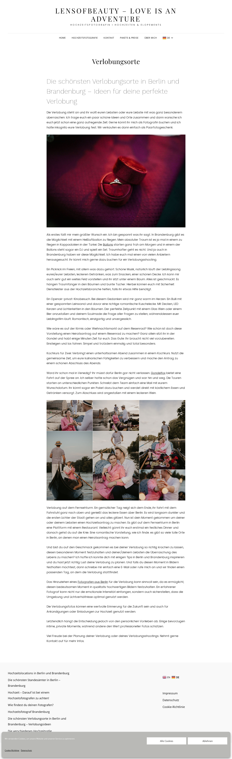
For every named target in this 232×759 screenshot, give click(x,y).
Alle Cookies (166, 741)
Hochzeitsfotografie (85, 37)
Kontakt (109, 37)
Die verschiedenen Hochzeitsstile (30, 731)
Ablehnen (207, 741)
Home (62, 37)
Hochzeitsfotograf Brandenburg (29, 712)
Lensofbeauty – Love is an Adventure (116, 14)
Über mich (150, 37)
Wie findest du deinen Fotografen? (31, 705)
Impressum (170, 693)
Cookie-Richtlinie (12, 750)
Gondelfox (158, 373)
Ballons (108, 245)
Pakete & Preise (129, 37)
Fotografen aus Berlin (93, 582)
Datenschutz (26, 750)
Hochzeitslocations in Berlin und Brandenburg (38, 673)
